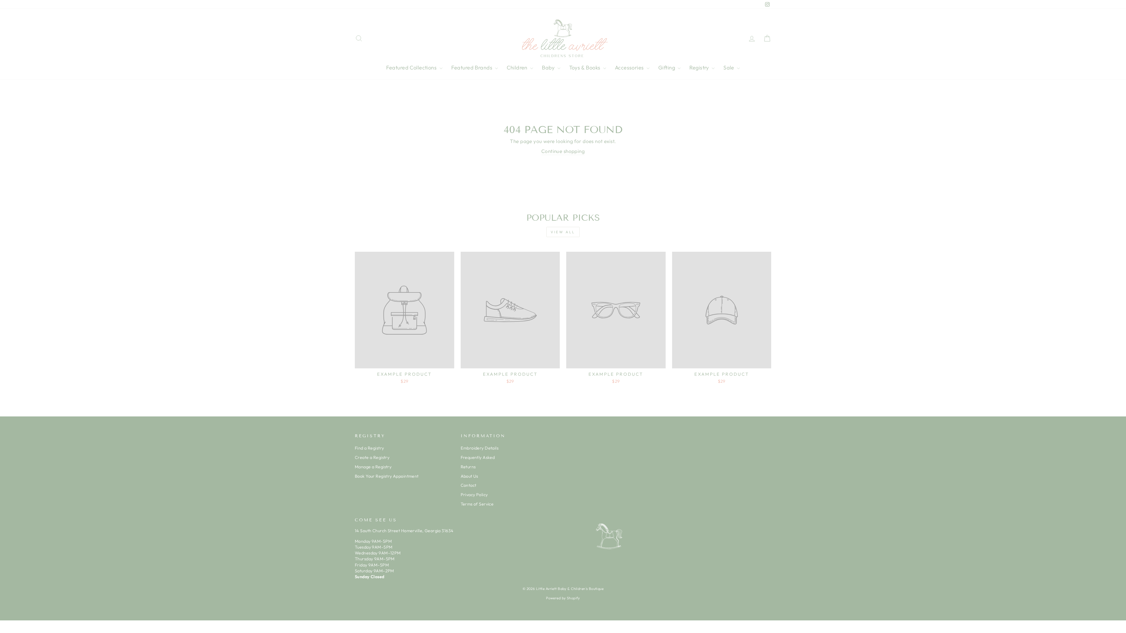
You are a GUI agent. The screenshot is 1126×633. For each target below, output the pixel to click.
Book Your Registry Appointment (387, 476)
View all (563, 232)
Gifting (667, 67)
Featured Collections (412, 67)
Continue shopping (563, 151)
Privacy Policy (474, 494)
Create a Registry (372, 457)
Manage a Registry (373, 466)
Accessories (630, 67)
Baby (549, 67)
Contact (468, 485)
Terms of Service (477, 504)
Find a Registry (369, 448)
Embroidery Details (480, 448)
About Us (469, 476)
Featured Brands (472, 67)
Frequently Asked (478, 457)
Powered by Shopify (563, 598)
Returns (468, 466)
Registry (699, 67)
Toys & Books (585, 67)
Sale (729, 67)
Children (518, 67)
